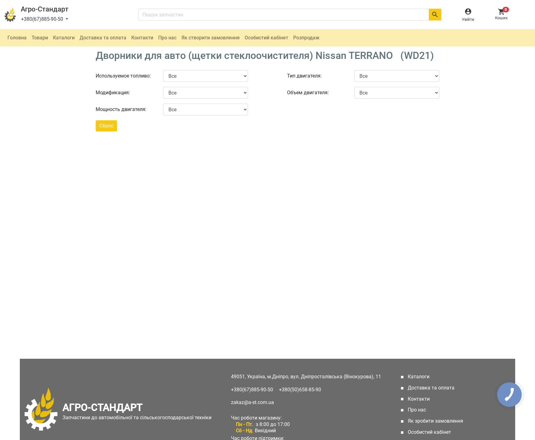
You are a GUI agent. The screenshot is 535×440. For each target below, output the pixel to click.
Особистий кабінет (266, 38)
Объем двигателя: (308, 93)
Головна (17, 38)
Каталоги (64, 38)
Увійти (468, 19)
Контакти (142, 38)
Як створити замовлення (210, 38)
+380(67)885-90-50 (42, 19)
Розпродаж (306, 38)
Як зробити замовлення (435, 421)
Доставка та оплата (103, 38)
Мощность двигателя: (121, 109)
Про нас (167, 38)
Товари (40, 38)
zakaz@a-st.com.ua (252, 402)
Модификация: (113, 93)
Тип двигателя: (304, 76)
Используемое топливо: (123, 76)
